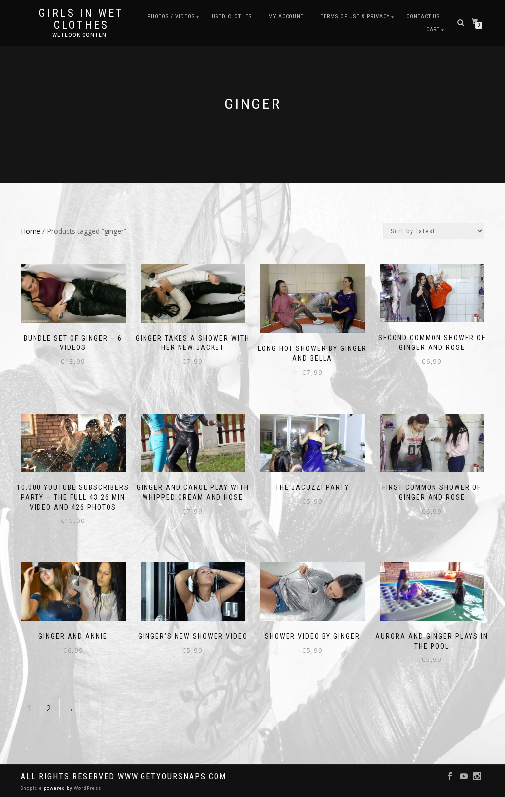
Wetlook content (81, 35)
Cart (433, 29)
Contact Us (423, 16)
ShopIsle (32, 788)
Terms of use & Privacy (355, 16)
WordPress (86, 788)
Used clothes (232, 16)
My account (286, 16)
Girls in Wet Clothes (81, 19)
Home (30, 231)
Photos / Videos (171, 16)
